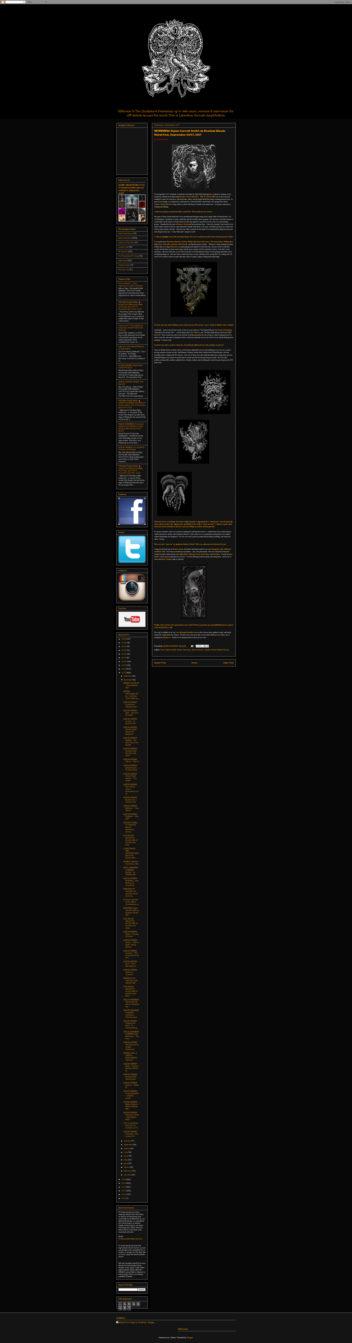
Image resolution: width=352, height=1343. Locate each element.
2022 (124, 654)
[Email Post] (192, 646)
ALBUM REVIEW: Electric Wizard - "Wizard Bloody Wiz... (131, 1105)
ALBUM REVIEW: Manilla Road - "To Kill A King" (130, 767)
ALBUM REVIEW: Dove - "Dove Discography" (130, 963)
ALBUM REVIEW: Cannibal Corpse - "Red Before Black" (131, 1116)
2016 (124, 1179)
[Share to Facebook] (205, 646)
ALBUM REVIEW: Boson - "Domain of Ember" (131, 934)
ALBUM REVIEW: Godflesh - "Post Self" (130, 816)
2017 (124, 673)
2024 (124, 646)
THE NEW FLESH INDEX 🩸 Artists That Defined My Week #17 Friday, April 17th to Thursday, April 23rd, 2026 (130, 305)
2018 (124, 669)
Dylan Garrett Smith (174, 650)
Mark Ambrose (198, 650)
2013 (124, 1191)
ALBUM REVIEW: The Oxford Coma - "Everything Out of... (131, 789)
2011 (124, 1198)
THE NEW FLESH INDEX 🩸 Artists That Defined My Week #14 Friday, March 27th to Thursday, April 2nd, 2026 (132, 404)
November (128, 680)
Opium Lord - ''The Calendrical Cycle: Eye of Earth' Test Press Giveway (131, 327)
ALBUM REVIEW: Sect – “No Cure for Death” (130, 712)
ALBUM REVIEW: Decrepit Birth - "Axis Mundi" (130, 1076)
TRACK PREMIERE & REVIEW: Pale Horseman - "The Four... (131, 1035)
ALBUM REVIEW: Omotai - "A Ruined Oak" (130, 721)
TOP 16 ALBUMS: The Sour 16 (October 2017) (130, 1125)
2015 (124, 1183)
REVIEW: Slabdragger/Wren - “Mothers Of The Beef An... (131, 694)
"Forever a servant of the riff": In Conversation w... (131, 902)
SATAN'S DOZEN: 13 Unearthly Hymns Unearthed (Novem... (130, 827)
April (126, 1163)
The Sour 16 (124, 270)
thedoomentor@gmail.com (130, 1238)
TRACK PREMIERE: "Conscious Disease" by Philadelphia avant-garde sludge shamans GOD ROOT (131, 427)
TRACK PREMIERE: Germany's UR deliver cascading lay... (131, 1003)
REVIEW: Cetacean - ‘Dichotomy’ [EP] (131, 862)
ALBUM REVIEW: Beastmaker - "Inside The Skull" (131, 366)
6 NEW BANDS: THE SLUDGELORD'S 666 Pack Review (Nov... (131, 853)
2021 (124, 658)
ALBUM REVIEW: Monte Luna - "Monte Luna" (130, 799)
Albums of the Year (126, 242)
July (126, 1152)
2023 (124, 650)
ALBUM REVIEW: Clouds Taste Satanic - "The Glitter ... (130, 777)
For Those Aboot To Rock (129, 256)
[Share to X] (202, 646)
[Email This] (197, 646)
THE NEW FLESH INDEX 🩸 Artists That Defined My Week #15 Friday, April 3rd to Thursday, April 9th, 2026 (130, 469)
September (128, 1145)
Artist (162, 650)
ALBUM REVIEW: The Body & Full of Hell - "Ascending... (130, 1045)
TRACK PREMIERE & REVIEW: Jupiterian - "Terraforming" (131, 1013)
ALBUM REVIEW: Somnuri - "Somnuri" (130, 972)
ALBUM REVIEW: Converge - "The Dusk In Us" (130, 1133)
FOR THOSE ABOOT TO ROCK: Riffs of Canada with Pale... (130, 840)
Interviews (187, 650)
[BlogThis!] (199, 646)
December (128, 676)
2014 (124, 1187)
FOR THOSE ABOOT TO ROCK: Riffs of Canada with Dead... (130, 991)
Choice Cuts (123, 247)
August (127, 1148)
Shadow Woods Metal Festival (217, 650)
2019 (124, 665)
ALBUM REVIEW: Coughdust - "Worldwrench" (130, 704)
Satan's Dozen (124, 265)
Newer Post (160, 663)
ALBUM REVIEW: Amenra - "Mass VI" (130, 1085)
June (126, 1156)
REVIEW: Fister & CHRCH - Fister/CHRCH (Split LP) (130, 1056)
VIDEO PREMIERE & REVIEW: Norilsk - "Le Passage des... (130, 871)
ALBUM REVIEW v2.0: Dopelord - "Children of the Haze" (132, 448)
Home (194, 663)
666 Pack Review (126, 233)
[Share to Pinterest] (207, 646)
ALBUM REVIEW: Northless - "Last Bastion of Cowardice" (130, 881)
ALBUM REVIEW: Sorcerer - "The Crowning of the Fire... (131, 954)
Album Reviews (125, 238)
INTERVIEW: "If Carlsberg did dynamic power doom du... (130, 892)
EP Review (123, 251)
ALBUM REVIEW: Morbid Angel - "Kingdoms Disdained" (130, 730)
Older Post (228, 663)
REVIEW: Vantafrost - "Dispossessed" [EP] (131, 685)
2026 (124, 639)
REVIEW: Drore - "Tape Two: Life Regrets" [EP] (130, 980)
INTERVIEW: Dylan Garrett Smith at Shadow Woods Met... (131, 911)
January (128, 1175)
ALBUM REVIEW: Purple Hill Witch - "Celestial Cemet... (131, 1094)
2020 (124, 661)
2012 (124, 1194)
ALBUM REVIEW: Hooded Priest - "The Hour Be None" (130, 752)
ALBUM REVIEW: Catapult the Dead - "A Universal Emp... (130, 1024)
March (127, 1167)
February (128, 1171)
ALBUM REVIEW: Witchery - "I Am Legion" (131, 808)
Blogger (190, 1338)
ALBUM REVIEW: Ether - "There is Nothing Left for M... (130, 1067)
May (126, 1160)
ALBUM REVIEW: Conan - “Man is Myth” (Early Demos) (131, 943)
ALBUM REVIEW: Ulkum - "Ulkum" (131, 760)
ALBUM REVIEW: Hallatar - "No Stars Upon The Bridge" (130, 741)
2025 (124, 643)
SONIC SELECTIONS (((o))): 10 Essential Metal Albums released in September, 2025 (132, 189)
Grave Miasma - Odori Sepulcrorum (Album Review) (131, 284)
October (127, 1141)
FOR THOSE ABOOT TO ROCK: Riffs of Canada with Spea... (130, 923)
